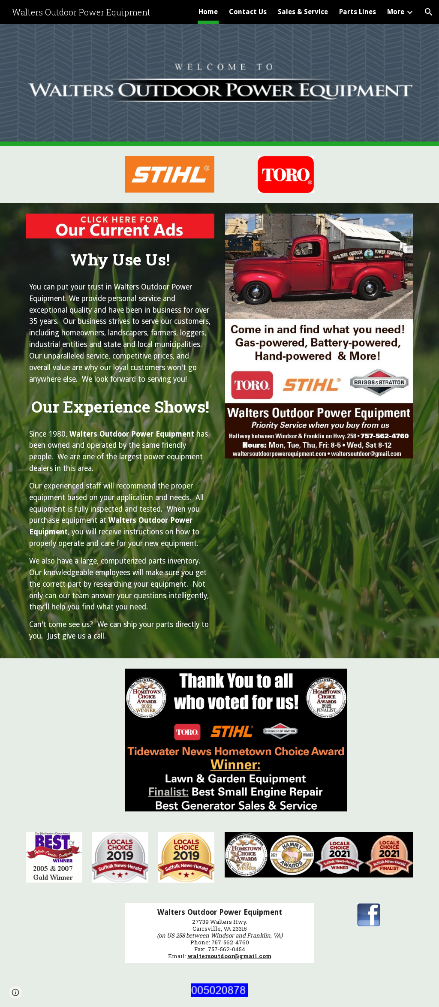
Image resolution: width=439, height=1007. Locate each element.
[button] (428, 12)
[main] (120, 256)
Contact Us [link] (248, 12)
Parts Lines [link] (357, 12)
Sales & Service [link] (303, 12)
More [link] (395, 12)
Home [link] (208, 12)
